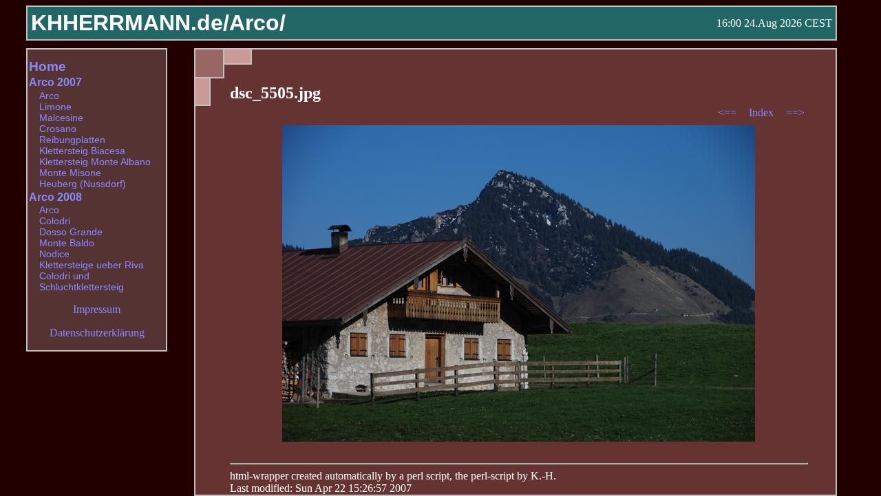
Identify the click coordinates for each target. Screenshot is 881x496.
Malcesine (61, 117)
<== (728, 112)
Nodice (54, 253)
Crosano (57, 128)
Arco (49, 95)
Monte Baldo (66, 242)
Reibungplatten (72, 139)
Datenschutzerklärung (97, 332)
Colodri (54, 220)
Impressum (96, 309)
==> (795, 112)
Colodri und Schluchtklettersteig (81, 281)
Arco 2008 (55, 197)
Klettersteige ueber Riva (91, 264)
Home (47, 66)
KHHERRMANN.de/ (130, 22)
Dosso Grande (71, 231)
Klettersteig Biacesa (82, 150)
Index (762, 112)
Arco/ (257, 22)
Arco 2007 (55, 82)
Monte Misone (70, 172)
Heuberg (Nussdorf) (82, 183)
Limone (55, 106)
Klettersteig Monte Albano (95, 161)
